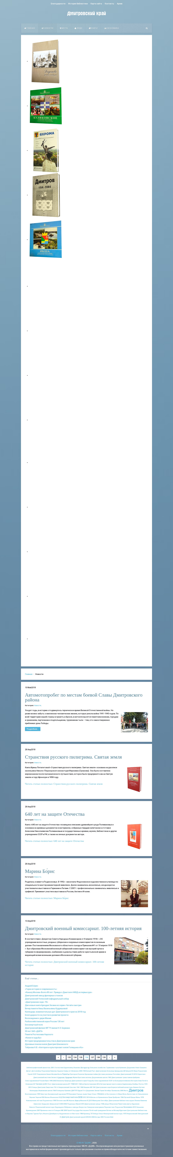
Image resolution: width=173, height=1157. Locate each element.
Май (111, 1117)
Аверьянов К (55, 1104)
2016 (98, 1084)
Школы (93, 1097)
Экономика (113, 28)
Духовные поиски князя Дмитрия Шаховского (46, 1044)
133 (69, 1057)
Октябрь (107, 1090)
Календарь (34, 1090)
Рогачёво (116, 1074)
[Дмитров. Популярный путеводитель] (46, 286)
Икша (136, 1071)
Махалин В (84, 1100)
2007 (38, 1110)
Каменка (144, 1100)
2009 (65, 1110)
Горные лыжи (82, 1094)
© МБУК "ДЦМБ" (84, 1143)
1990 (54, 1100)
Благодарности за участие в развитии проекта (46, 1015)
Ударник (68, 1077)
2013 (30, 1087)
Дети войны (36, 1071)
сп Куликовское (102, 1097)
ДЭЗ (90, 1100)
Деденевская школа (99, 1077)
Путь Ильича (44, 1114)
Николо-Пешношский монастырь (41, 1107)
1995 (51, 1081)
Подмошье (71, 1104)
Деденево (131, 1068)
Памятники (122, 1104)
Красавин (72, 1094)
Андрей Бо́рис (31, 986)
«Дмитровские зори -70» (36, 1002)
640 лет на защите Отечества (55, 814)
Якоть (126, 1090)
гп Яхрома (29, 1114)
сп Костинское (110, 1094)
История (134, 1081)
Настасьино (84, 1110)
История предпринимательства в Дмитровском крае (50, 1041)
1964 (54, 1090)
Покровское (41, 1074)
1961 (78, 1087)
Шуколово (37, 1104)
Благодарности (58, 4)
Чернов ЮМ (39, 1097)
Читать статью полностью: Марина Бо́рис (47, 898)
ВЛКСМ (88, 1117)
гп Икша (119, 1094)
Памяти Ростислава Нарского (39, 1034)
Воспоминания (30, 1094)
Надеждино (59, 1107)
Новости (48, 28)
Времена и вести (47, 1110)
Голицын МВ (58, 1110)
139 (104, 1057)
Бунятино (141, 1074)
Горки (102, 1090)
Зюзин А (54, 1077)
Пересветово (109, 1107)
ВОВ (80, 1097)
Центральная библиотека (137, 1110)
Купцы (133, 1097)
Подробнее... (33, 729)
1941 (94, 1087)
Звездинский (143, 1114)
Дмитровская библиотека (119, 1100)
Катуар (97, 1117)
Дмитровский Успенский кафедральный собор (47, 999)
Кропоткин (131, 1094)
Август (28, 1071)
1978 (142, 1097)
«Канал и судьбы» (33, 1038)
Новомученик (31, 1100)
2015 (134, 1107)
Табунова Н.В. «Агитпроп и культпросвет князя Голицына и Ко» (54, 1047)
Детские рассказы (105, 1074)
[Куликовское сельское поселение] (46, 106)
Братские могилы (84, 1077)
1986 (81, 1114)
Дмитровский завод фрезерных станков (44, 995)
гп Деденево (89, 1090)
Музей (78, 1104)
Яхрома (32, 1097)
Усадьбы (90, 1081)
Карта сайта (96, 4)
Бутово (142, 1087)
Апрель (71, 1100)
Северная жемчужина (95, 1107)
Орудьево (45, 1104)
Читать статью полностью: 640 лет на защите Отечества (54, 841)
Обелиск (100, 1094)
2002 (54, 1081)
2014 (88, 1097)
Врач (47, 1081)
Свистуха (43, 1094)
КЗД (60, 1097)
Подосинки (45, 1071)
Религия (81, 1074)
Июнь (138, 1097)
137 (92, 1057)
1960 (80, 1084)
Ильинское (54, 1097)
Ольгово (73, 1087)
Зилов (97, 1090)
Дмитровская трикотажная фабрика (126, 1077)
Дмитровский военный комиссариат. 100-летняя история (83, 928)
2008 (92, 1117)
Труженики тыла (112, 1068)
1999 (38, 1094)
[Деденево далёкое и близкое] (46, 61)
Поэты (141, 1084)
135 (80, 1057)
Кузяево (68, 1090)
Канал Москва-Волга (54, 1074)
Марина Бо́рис (40, 871)
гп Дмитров (64, 1117)
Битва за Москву (113, 1110)
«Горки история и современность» (41, 989)
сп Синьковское (142, 1094)
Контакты (109, 4)
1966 (122, 1097)
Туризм (36, 1114)
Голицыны (60, 1090)
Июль (124, 1094)
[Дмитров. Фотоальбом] (46, 596)
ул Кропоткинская (89, 1084)
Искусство (83, 1107)
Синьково (140, 1107)
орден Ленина (134, 1100)
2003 (102, 1117)
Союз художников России (35, 1081)
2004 (61, 1104)
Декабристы (54, 1114)
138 (98, 1057)
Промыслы (116, 1090)
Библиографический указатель (38, 1068)
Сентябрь (104, 1100)
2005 (80, 1071)
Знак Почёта (143, 1081)
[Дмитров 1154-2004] (46, 195)
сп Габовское (74, 1071)
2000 (121, 1090)
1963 (109, 1077)
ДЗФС (45, 1084)
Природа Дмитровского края (75, 1081)
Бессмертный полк (34, 1025)
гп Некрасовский (62, 1087)
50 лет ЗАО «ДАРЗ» (34, 1031)
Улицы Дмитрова (38, 1087)
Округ (89, 1094)
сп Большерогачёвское (122, 1081)
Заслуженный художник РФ (58, 1094)
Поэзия (107, 1117)
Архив (119, 4)
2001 (52, 1068)
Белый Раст (90, 1071)
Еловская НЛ (30, 1084)
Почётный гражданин (97, 1110)
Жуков (75, 1077)
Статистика (58, 1068)
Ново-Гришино (141, 1068)
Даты (129, 1104)
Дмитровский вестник (42, 1077)
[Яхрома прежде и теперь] (46, 507)
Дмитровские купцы (92, 1104)
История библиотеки (78, 4)
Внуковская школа (45, 1090)
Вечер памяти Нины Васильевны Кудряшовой (46, 1008)
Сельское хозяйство (98, 1068)
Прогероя (73, 1074)
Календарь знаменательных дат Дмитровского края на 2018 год (55, 1012)
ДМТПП (74, 1090)
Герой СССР (32, 1074)
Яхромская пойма (91, 1074)
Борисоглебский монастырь (122, 1087)
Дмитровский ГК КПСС (129, 1074)
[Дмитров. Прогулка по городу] (46, 331)
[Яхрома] (46, 150)
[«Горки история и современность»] (46, 639)
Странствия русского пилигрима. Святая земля (73, 757)
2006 (65, 1104)
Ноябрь (135, 1084)
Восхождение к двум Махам (38, 1018)
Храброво (116, 1097)
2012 (84, 1097)
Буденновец (68, 1068)
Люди (79, 28)
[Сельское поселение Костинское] (46, 375)
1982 (81, 1087)
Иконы (47, 1097)
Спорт (94, 1094)
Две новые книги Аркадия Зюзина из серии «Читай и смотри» (53, 1005)
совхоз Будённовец (124, 1084)
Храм (110, 1097)
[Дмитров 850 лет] (46, 552)
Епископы (60, 1081)
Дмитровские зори (103, 1087)
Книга (77, 1101)
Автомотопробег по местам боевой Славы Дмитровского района (83, 697)
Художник (135, 1104)
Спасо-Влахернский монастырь (111, 1114)
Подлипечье (47, 1100)
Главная (30, 28)
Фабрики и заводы (71, 1107)
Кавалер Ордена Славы (59, 1071)
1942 (73, 1084)
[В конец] (114, 1057)
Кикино (136, 1087)
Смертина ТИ (51, 1087)
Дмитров (136, 1090)
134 (74, 1057)
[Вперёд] (109, 1057)
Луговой (127, 1097)
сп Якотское (74, 1114)
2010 (82, 1104)
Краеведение (31, 1110)
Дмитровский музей (77, 1117)
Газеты (65, 1074)
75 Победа (94, 1114)
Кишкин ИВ (88, 1087)
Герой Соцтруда (73, 1110)
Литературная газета (108, 1084)
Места (64, 28)
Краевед (86, 1114)
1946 (102, 1104)
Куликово (123, 1068)
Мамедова (96, 1100)
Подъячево (142, 1071)
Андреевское (64, 1114)
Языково (77, 1068)
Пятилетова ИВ (62, 1100)
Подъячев (119, 1107)
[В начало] (58, 1057)
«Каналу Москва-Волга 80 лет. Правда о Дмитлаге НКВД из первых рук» (58, 992)
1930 (84, 1071)
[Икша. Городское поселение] (46, 239)
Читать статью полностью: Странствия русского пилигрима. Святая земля (63, 784)
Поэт (50, 1084)
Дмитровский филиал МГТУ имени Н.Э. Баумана (47, 1028)
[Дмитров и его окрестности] (46, 420)
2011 (76, 1084)
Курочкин (123, 1110)
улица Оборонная (111, 1104)
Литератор (85, 1068)
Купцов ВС (129, 1071)
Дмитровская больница (105, 1071)
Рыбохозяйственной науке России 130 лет (44, 1021)
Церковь (61, 1078)
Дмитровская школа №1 (61, 1084)
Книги (94, 28)
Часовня (39, 1084)
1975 (124, 1114)
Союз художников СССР (103, 1081)
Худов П (81, 1090)
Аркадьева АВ (120, 1071)
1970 (145, 1084)
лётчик (39, 1100)
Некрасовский (132, 1114)
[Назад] (63, 1057)
